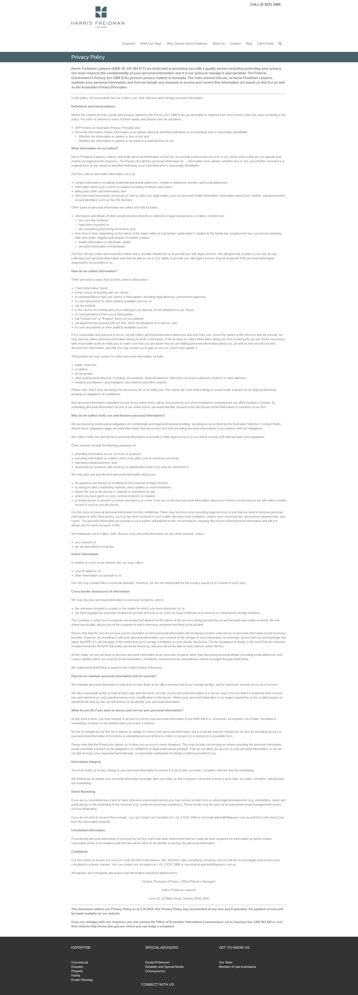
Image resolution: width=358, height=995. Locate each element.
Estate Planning (81, 980)
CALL (265, 4)
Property (77, 971)
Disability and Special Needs (164, 966)
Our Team (225, 962)
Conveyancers (155, 971)
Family (75, 975)
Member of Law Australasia (237, 966)
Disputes (77, 966)
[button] (280, 43)
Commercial (79, 962)
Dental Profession (157, 962)
